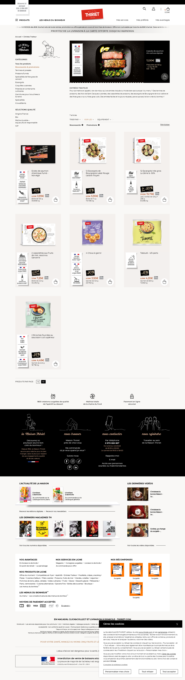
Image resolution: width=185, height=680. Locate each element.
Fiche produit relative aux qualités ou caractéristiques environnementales (96, 627)
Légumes (94, 578)
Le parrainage (42, 566)
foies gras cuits (93, 97)
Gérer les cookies (169, 654)
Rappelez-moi (112, 456)
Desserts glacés (82, 581)
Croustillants (20, 103)
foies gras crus (79, 97)
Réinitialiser (165, 125)
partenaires (162, 632)
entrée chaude (115, 91)
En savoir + (65, 606)
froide (126, 91)
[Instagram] (72, 461)
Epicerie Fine (60, 584)
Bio (16, 117)
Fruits (64, 581)
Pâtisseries (94, 581)
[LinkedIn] (75, 467)
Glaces (71, 581)
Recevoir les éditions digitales (31, 511)
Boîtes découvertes (75, 584)
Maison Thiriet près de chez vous (73, 441)
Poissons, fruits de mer (64, 578)
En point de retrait (27, 566)
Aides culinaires (54, 581)
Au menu (23, 596)
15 (38, 382)
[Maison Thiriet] (92, 14)
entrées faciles (109, 97)
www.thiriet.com (145, 632)
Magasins (60, 563)
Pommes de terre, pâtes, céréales (33, 581)
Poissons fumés (22, 73)
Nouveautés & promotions (27, 67)
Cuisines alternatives (45, 584)
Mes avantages (163, 20)
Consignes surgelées (74, 563)
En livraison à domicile (29, 563)
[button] (153, 9)
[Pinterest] (69, 467)
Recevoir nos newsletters (56, 511)
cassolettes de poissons (120, 94)
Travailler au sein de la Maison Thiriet (151, 441)
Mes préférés (142, 20)
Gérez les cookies (97, 624)
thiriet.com (20, 624)
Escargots (19, 82)
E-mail (112, 460)
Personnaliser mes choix (117, 671)
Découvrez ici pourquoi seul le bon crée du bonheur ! (33, 443)
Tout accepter (169, 671)
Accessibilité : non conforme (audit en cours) (53, 627)
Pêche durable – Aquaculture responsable (26, 121)
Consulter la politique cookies (115, 665)
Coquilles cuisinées (23, 85)
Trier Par (74, 120)
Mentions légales (69, 624)
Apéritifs (59, 575)
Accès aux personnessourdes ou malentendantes (112, 464)
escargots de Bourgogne (144, 94)
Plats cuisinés (47, 578)
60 (43, 382)
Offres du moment (27, 575)
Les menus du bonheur (52, 20)
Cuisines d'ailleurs (33, 578)
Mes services (122, 20)
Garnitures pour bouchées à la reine (27, 95)
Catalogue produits (83, 624)
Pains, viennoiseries (27, 584)
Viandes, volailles (82, 578)
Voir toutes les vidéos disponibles (140, 545)
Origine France (21, 114)
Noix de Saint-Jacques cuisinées (94, 94)
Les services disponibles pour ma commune (41, 624)
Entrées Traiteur (30, 37)
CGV (59, 624)
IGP (16, 126)
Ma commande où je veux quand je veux (73, 449)
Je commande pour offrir (66, 566)
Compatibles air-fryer (45, 575)
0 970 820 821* (112, 443)
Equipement (103, 120)
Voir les (88, 120)
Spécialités (20, 100)
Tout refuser (147, 671)
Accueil (18, 37)
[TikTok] (79, 461)
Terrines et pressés (23, 70)
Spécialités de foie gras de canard (26, 78)
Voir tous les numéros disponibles (33, 545)
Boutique (88, 584)
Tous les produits (23, 64)
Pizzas (22, 578)
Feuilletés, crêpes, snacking (90, 575)
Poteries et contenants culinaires (25, 90)
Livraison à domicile (93, 563)
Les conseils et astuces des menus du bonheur (48, 596)
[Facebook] (66, 461)
